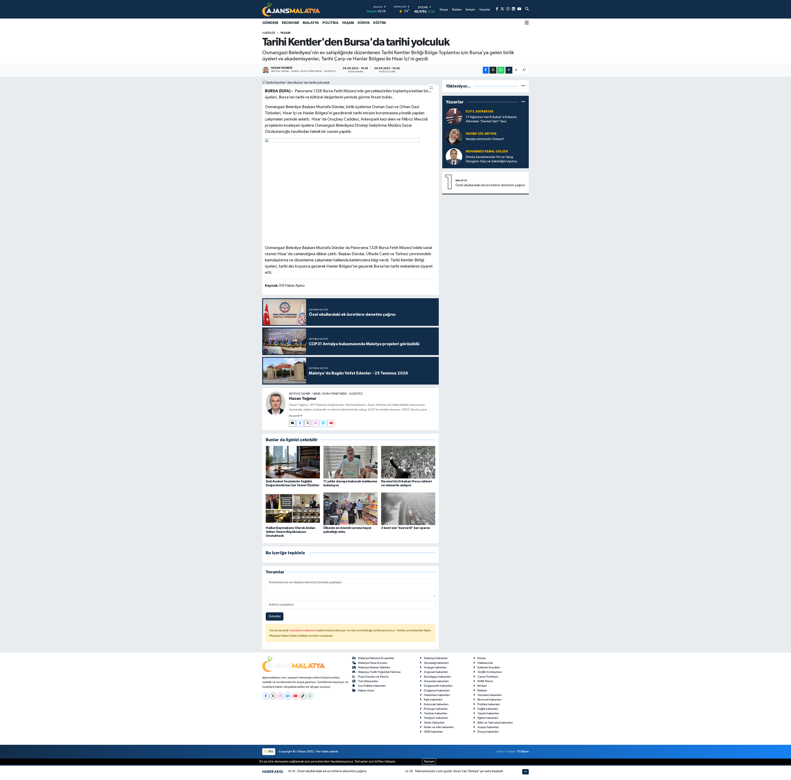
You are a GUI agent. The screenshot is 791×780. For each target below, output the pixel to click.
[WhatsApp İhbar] (310, 696)
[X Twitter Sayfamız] (502, 9)
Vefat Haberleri (434, 722)
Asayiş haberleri (488, 727)
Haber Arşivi (366, 690)
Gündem (270, 23)
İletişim (482, 685)
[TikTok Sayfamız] (302, 696)
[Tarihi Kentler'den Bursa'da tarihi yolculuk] (350, 82)
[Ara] (527, 9)
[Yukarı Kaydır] (525, 771)
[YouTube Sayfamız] (519, 9)
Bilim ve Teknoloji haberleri (495, 722)
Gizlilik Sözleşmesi (489, 672)
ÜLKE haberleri (433, 731)
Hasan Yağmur (302, 398)
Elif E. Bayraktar (479, 111)
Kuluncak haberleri (436, 704)
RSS (270, 751)
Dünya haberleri (488, 731)
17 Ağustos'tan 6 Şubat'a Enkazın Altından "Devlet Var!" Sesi (491, 119)
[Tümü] (523, 86)
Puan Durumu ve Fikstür (373, 676)
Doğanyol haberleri (437, 690)
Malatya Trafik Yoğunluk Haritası (379, 672)
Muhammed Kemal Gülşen (487, 151)
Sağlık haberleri (487, 708)
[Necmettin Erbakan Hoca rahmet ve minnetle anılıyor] (408, 462)
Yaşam (348, 23)
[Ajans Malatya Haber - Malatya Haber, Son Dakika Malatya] (291, 9)
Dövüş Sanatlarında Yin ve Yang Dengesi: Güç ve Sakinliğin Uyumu (491, 159)
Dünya (364, 23)
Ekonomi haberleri (489, 699)
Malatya (311, 23)
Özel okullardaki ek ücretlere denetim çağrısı (490, 185)
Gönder (275, 616)
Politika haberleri (488, 704)
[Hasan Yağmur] (276, 403)
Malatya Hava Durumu (372, 662)
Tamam (429, 761)
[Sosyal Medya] (292, 423)
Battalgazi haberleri (437, 676)
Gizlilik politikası (409, 761)
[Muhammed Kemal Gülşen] (454, 156)
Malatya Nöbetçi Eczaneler (376, 658)
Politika (330, 23)
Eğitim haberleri (487, 717)
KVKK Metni (485, 681)
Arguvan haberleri (436, 672)
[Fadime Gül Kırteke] (454, 136)
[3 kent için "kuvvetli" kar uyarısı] (408, 508)
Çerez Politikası (487, 676)
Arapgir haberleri (435, 667)
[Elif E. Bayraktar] (454, 116)
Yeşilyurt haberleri (436, 717)
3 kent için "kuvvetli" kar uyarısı (405, 528)
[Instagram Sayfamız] (507, 9)
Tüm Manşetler (368, 681)
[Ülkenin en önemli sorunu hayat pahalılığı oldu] (350, 508)
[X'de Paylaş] (492, 70)
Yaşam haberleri (488, 713)
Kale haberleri (433, 699)
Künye (481, 658)
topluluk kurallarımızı (303, 630)
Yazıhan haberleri (435, 713)
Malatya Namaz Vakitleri (374, 667)
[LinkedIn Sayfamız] (513, 9)
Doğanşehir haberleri (438, 685)
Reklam (482, 690)
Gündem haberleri (489, 695)
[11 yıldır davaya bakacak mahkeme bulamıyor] (350, 462)
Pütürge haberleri (436, 708)
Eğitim (379, 23)
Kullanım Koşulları (488, 667)
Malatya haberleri (436, 658)
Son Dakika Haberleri (372, 685)
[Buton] (508, 70)
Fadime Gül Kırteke (481, 133)
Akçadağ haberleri (436, 662)
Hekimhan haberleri (437, 695)
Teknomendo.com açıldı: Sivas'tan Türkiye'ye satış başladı (459, 771)
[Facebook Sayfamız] (497, 9)
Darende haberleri (436, 681)
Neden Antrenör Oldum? (485, 139)
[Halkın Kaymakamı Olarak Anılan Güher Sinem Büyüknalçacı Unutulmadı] (293, 508)
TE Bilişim (523, 751)
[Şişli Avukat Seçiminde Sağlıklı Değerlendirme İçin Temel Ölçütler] (293, 462)
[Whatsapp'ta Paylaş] (500, 70)
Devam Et (294, 416)
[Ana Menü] (527, 23)
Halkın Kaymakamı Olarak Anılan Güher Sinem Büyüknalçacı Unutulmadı (290, 531)
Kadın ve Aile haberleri (439, 727)
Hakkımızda (485, 662)
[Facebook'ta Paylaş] (486, 70)
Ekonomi (290, 23)
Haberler (268, 33)
